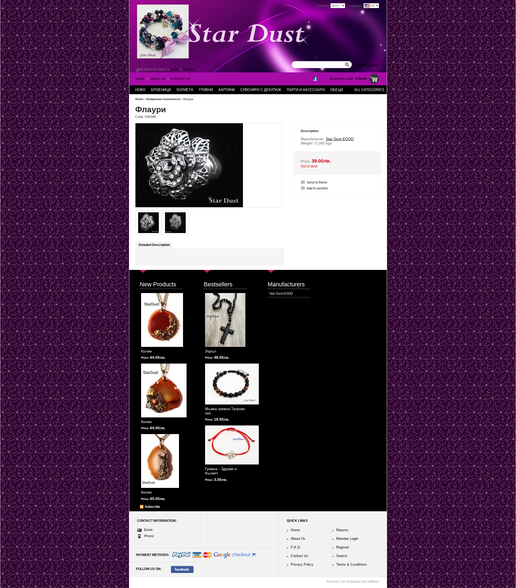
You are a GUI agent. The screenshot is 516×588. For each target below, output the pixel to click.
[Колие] (162, 320)
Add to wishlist (317, 188)
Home (140, 78)
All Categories (369, 90)
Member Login (347, 539)
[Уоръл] (225, 320)
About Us (157, 78)
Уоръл (210, 351)
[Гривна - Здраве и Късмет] (232, 444)
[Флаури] (148, 222)
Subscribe (152, 507)
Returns (342, 530)
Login (174, 69)
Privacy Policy (302, 564)
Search (341, 556)
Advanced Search (367, 64)
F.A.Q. (296, 547)
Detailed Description (154, 245)
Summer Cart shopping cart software (352, 581)
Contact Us (180, 78)
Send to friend (317, 182)
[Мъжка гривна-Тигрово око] (232, 384)
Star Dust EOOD (281, 293)
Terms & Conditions (351, 564)
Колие (146, 351)
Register (189, 69)
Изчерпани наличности (163, 99)
